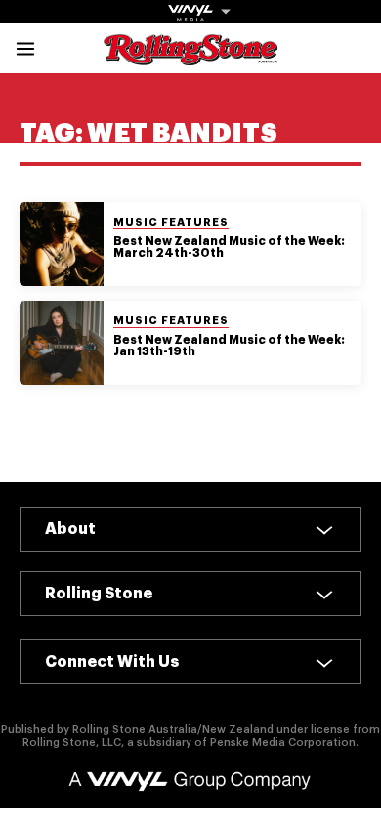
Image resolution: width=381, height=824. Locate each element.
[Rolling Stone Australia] (190, 56)
